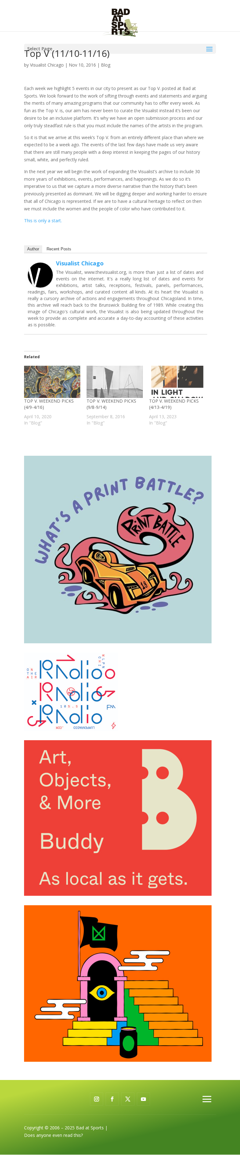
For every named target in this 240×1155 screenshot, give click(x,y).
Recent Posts (59, 249)
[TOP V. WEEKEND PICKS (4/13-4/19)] (177, 382)
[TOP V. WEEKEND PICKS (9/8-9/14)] (115, 382)
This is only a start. (43, 220)
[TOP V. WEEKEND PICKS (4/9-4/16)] (52, 382)
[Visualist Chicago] (40, 284)
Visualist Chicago (47, 65)
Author (33, 249)
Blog (105, 65)
